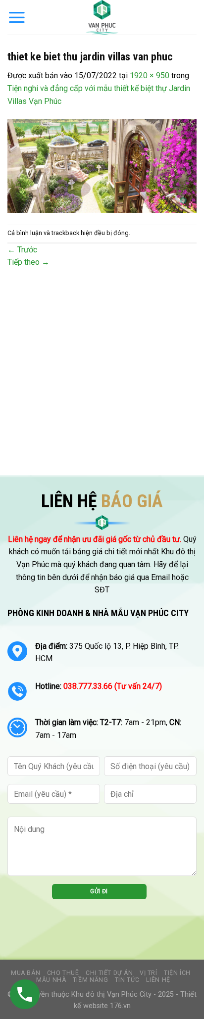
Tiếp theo (28, 262)
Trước (22, 249)
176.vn (120, 1006)
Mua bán (25, 973)
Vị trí (148, 973)
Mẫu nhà (51, 979)
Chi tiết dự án (109, 973)
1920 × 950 (149, 75)
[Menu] (16, 17)
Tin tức (127, 979)
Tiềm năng (90, 979)
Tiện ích (177, 973)
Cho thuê (63, 973)
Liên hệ (158, 979)
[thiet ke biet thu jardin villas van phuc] (102, 165)
